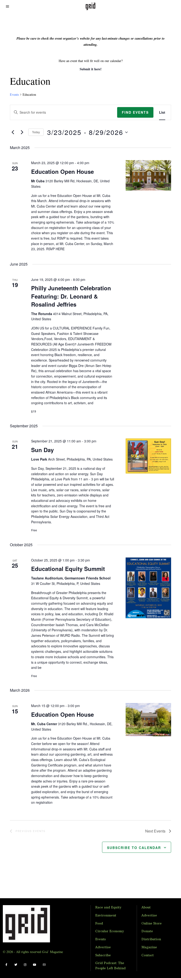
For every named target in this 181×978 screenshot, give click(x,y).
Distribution (151, 939)
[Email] (44, 964)
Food (99, 923)
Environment (105, 915)
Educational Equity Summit (68, 569)
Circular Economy (109, 931)
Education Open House (62, 171)
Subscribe (103, 955)
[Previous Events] (13, 132)
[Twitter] (15, 964)
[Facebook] (6, 964)
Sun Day (42, 450)
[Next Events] (22, 132)
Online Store (151, 923)
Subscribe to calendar (134, 847)
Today (36, 132)
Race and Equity (108, 907)
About (146, 907)
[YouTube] (34, 964)
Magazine (149, 947)
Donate (147, 931)
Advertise (103, 947)
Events (14, 94)
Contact (147, 955)
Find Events (135, 112)
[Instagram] (25, 964)
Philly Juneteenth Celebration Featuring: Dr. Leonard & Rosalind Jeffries (71, 296)
